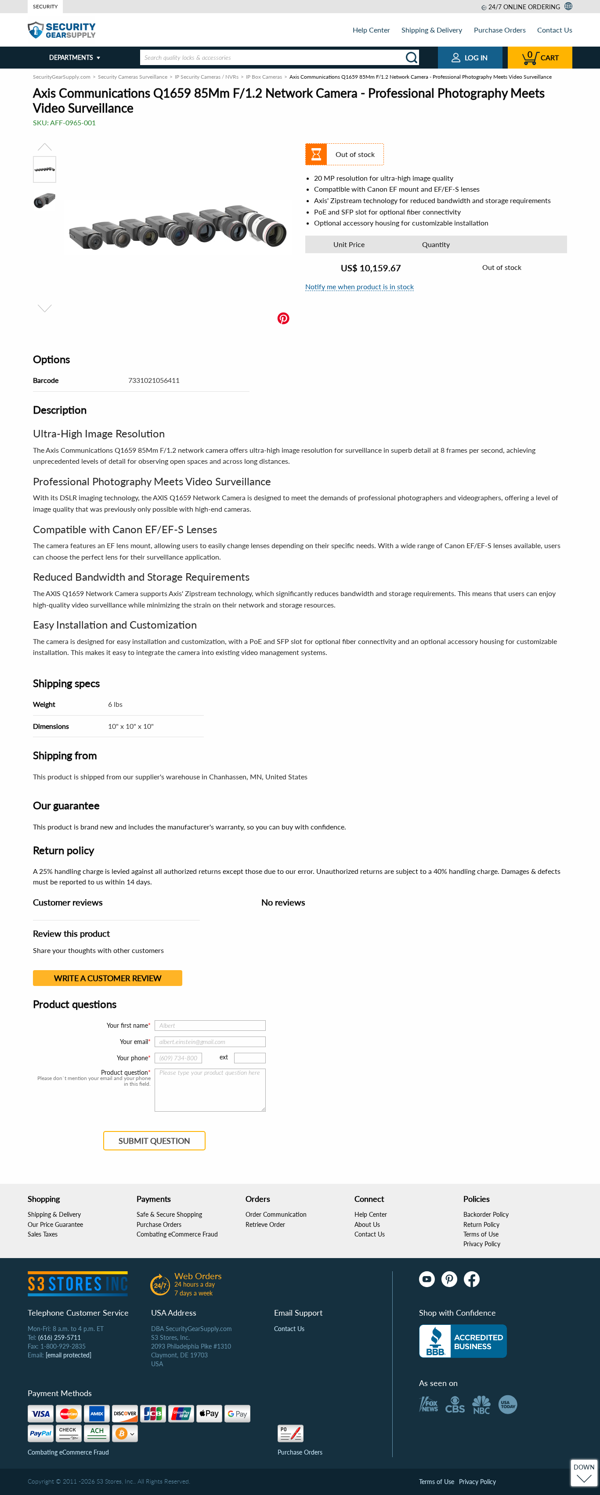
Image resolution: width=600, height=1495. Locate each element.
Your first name (127, 1025)
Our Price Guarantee (55, 1224)
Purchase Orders (500, 29)
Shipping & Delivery (431, 29)
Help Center (371, 29)
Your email (134, 1041)
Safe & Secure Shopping (169, 1214)
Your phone (132, 1058)
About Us (367, 1224)
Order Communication (276, 1214)
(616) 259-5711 (59, 1337)
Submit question (154, 1141)
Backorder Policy (486, 1214)
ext (224, 1057)
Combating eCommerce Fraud (177, 1234)
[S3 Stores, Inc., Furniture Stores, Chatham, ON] (463, 1341)
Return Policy (481, 1224)
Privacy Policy (481, 1244)
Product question (124, 1072)
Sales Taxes (43, 1234)
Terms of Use (481, 1234)
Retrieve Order (265, 1224)
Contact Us (554, 29)
